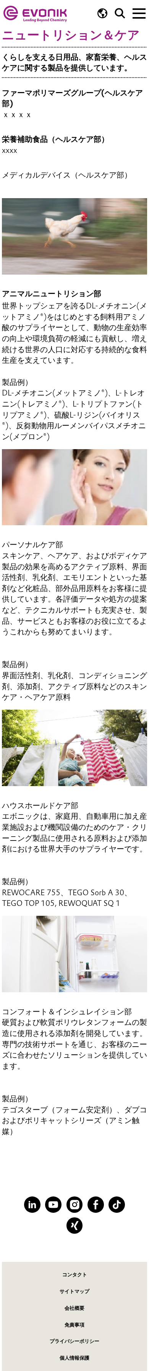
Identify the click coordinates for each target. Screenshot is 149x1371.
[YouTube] (53, 1204)
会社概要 (74, 1308)
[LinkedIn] (32, 1204)
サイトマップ (74, 1291)
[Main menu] (139, 12)
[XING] (74, 1225)
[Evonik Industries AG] (35, 14)
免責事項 (74, 1325)
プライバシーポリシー (74, 1341)
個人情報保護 (74, 1358)
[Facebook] (95, 1204)
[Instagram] (74, 1204)
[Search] (120, 13)
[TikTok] (117, 1204)
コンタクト (74, 1274)
